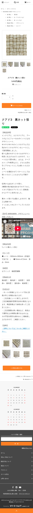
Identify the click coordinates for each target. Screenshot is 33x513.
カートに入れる (17, 105)
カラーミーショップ (6, 500)
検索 (17, 2)
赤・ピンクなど (18, 20)
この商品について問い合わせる (23, 376)
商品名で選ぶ (10, 23)
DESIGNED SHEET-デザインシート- (12, 11)
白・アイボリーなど (19, 17)
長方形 (15, 14)
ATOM (24, 490)
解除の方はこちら (27, 448)
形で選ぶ (9, 14)
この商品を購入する (16, 368)
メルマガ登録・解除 (12, 490)
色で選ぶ (9, 17)
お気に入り (17, 84)
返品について (28, 110)
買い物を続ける (27, 379)
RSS (19, 490)
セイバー (18, 26)
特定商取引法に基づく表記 (24, 112)
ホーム (2, 8)
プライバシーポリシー (24, 493)
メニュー (6, 2)
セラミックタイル (12, 8)
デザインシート (20, 23)
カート (29, 2)
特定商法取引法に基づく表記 (10, 493)
